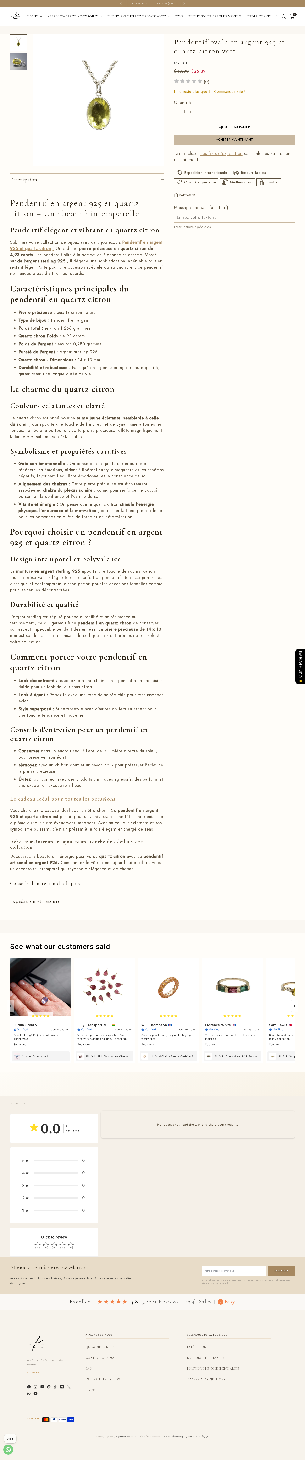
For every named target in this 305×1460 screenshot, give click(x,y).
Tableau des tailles (103, 1379)
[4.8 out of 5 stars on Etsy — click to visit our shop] (112, 1302)
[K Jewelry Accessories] (15, 16)
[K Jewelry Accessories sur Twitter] (69, 1388)
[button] (54, 1160)
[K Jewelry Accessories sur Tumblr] (62, 1388)
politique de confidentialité (213, 1368)
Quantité (182, 103)
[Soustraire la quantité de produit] (178, 112)
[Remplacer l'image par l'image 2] (18, 61)
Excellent (82, 1301)
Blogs (91, 1390)
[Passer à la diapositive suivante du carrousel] (291, 1087)
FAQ (89, 1368)
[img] (188, 82)
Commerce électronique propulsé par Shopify (185, 1436)
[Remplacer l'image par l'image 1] (18, 42)
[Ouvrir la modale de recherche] (284, 16)
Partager (187, 195)
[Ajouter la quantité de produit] (190, 112)
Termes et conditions (206, 1379)
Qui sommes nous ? (101, 1347)
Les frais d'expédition (221, 153)
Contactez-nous (100, 1358)
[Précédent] (121, 3)
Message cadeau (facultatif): (202, 207)
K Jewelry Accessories (127, 1436)
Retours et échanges (205, 1358)
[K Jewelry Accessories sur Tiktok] (55, 1388)
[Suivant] (184, 3)
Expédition (196, 1347)
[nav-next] (294, 1006)
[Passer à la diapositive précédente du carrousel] (281, 1088)
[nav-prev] (10, 1006)
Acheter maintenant (234, 139)
